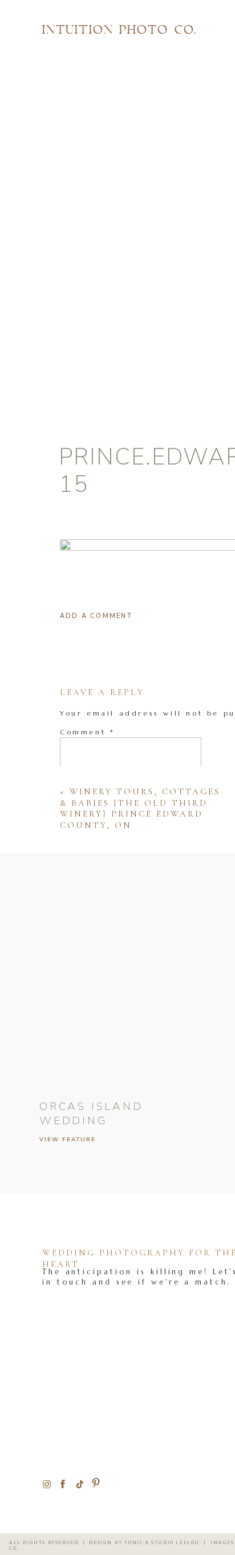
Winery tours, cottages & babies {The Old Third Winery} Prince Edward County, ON (140, 808)
